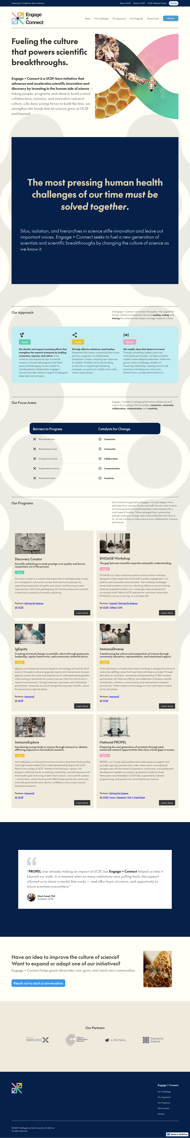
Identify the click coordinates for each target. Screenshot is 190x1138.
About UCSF (125, 3)
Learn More (82, 612)
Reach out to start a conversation (38, 983)
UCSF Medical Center (157, 3)
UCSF (20, 607)
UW (120, 607)
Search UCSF (139, 3)
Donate (174, 3)
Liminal (113, 603)
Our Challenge (101, 18)
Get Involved (153, 18)
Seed (19, 572)
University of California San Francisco (28, 3)
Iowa (112, 797)
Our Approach (119, 18)
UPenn (113, 607)
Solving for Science (33, 603)
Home (87, 18)
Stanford (121, 797)
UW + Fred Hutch (136, 797)
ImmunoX (29, 696)
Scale (20, 662)
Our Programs (136, 18)
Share (105, 568)
